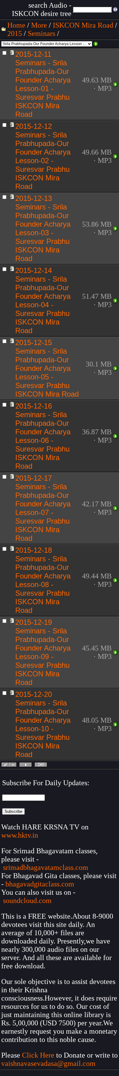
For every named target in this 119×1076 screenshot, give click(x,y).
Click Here (38, 1055)
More (39, 25)
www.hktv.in (19, 835)
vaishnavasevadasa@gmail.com (49, 1063)
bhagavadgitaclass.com (39, 884)
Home (16, 25)
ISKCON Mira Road (83, 25)
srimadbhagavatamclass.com (45, 867)
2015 (14, 33)
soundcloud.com (27, 901)
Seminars (41, 33)
